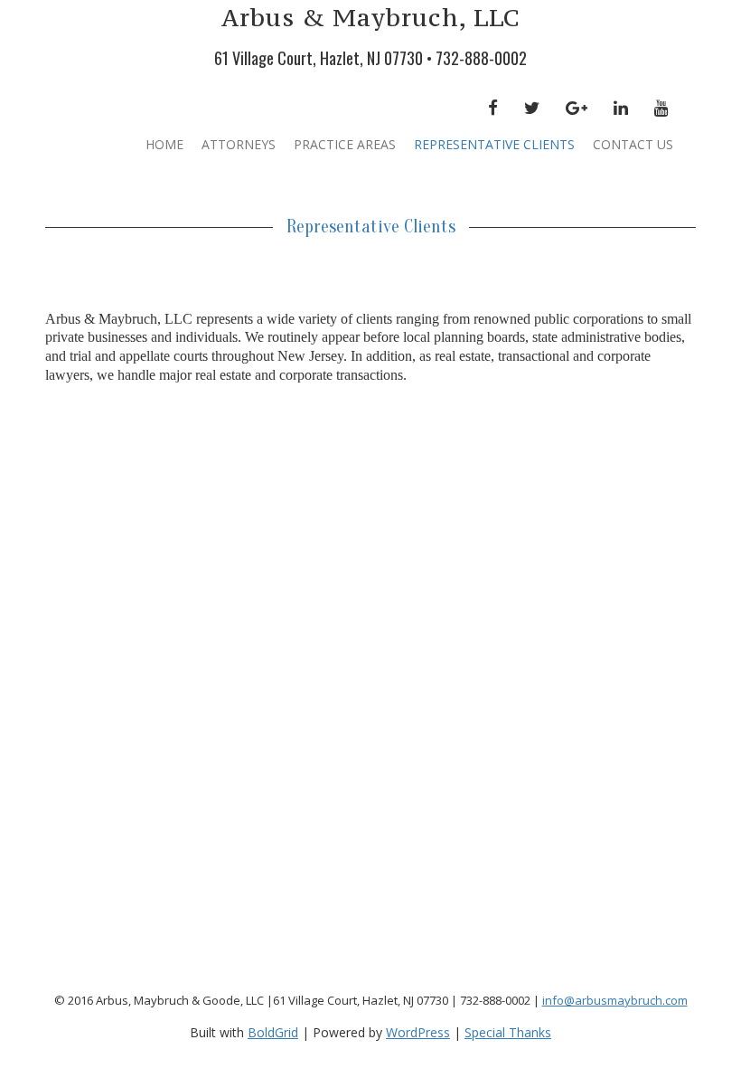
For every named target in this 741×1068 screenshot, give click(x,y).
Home (164, 144)
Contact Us (633, 144)
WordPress (418, 1032)
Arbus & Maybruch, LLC (371, 17)
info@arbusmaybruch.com (615, 1000)
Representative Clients (494, 144)
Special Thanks (507, 1032)
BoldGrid (273, 1032)
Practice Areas (345, 144)
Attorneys (239, 144)
